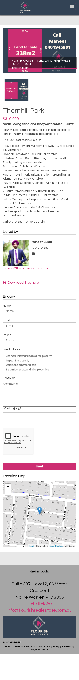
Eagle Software (39, 649)
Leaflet (32, 545)
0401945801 (41, 603)
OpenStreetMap (56, 545)
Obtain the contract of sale (21, 365)
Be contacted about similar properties (27, 369)
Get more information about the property (29, 356)
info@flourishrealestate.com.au (39, 610)
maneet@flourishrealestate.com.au (26, 268)
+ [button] (8, 486)
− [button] (8, 492)
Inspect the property (17, 360)
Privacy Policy (51, 646)
